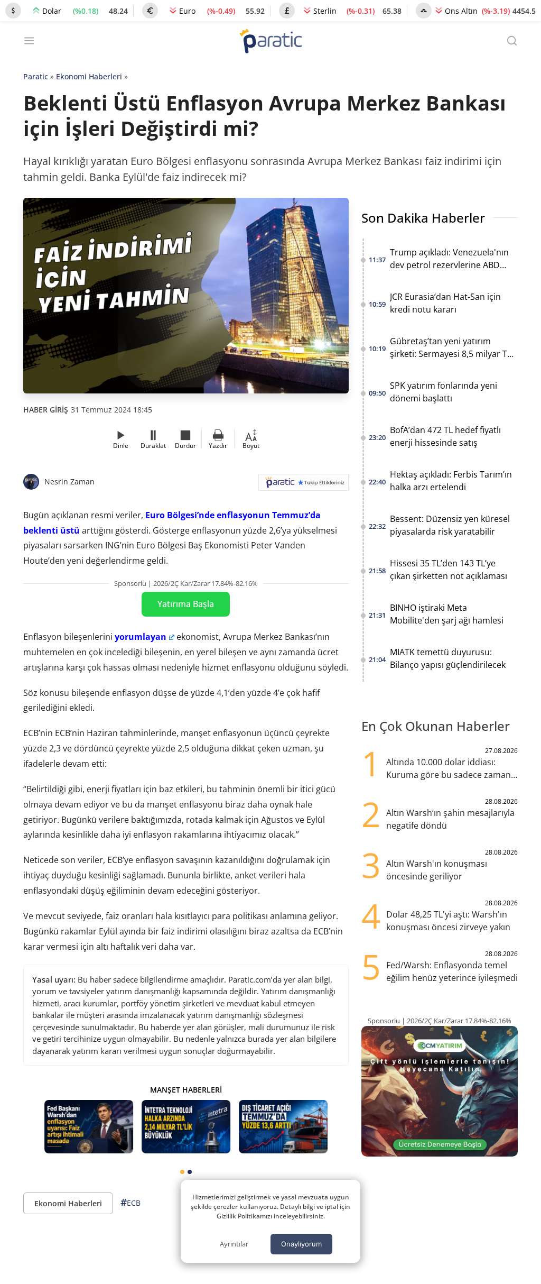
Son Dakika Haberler (423, 217)
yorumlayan (140, 637)
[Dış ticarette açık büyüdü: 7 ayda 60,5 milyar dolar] (283, 1126)
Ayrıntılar (234, 1244)
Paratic (35, 76)
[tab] (182, 1172)
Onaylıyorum (301, 1244)
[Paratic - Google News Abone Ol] (303, 486)
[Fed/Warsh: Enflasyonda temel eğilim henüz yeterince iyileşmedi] (88, 1126)
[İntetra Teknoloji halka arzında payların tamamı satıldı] (186, 1126)
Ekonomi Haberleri (89, 76)
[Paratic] (270, 42)
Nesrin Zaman (69, 481)
